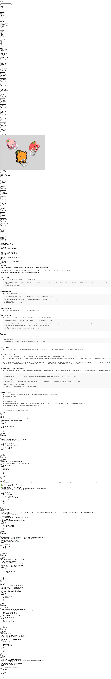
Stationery (2, 15)
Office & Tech (3, 20)
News (1, 35)
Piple (1, 7)
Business (2, 231)
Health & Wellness (4, 23)
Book (1, 33)
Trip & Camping (3, 21)
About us (2, 8)
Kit (1, 14)
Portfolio (2, 26)
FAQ (1, 37)
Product (2, 12)
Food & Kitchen (3, 17)
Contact (2, 36)
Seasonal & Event (4, 25)
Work (1, 9)
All (1, 13)
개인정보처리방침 (3, 254)
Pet (1, 32)
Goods (1, 29)
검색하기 (2, 5)
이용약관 (2, 256)
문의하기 (2, 6)
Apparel (2, 19)
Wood (1, 34)
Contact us (2, 39)
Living (1, 16)
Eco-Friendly (3, 24)
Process (2, 11)
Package (2, 30)
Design (1, 31)
